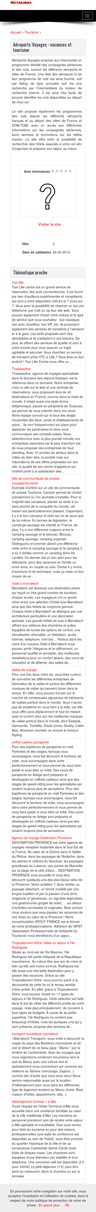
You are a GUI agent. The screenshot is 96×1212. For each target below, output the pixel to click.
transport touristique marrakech (35, 1033)
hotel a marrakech (25, 583)
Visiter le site (49, 224)
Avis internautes (37, 171)
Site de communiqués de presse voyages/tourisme (35, 480)
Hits (25, 243)
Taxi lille (18, 282)
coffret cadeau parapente (30, 742)
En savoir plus (49, 1205)
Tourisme (31, 32)
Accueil (15, 32)
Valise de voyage (24, 669)
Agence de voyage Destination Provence (42, 837)
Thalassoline (21, 368)
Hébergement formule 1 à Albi (34, 1101)
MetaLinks (20, 2)
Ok (67, 1205)
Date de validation (36, 252)
